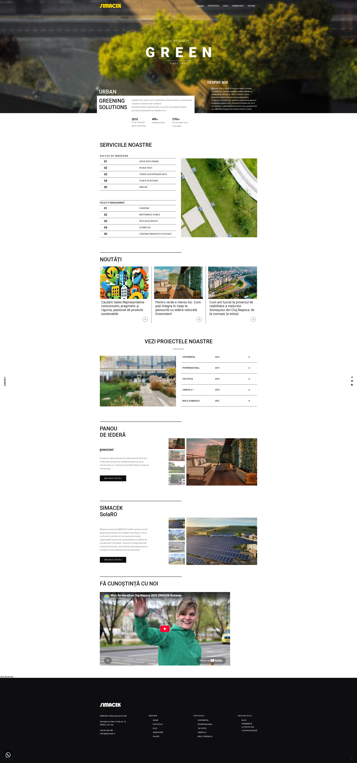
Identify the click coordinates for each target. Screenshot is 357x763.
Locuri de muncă (249, 730)
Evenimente (247, 724)
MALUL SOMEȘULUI (205, 736)
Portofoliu (213, 6)
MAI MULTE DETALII (113, 478)
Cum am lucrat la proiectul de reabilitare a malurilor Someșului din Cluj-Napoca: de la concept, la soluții (231, 308)
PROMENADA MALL (205, 724)
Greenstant (238, 6)
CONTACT (5, 381)
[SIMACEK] (110, 6)
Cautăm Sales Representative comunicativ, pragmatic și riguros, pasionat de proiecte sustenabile (122, 308)
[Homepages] (110, 705)
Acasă (200, 6)
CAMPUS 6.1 (202, 732)
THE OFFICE (202, 728)
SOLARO (251, 6)
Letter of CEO (248, 727)
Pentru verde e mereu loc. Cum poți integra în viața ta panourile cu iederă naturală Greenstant (178, 308)
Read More (145, 320)
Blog (225, 6)
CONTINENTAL (203, 720)
